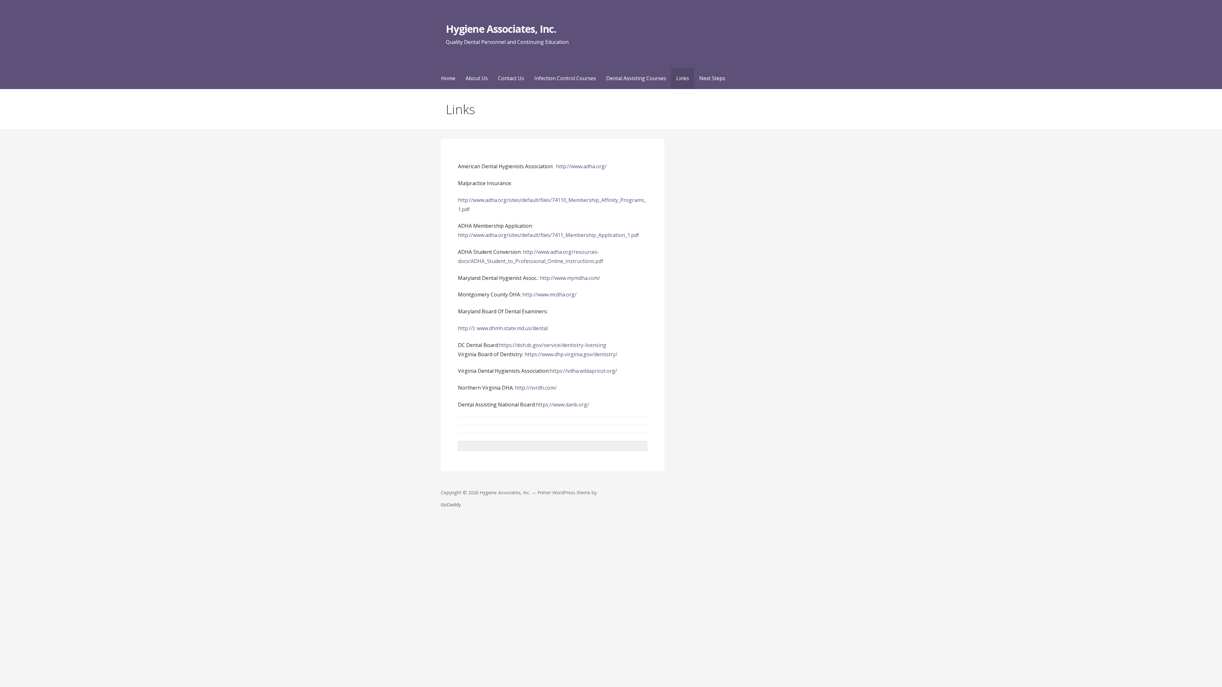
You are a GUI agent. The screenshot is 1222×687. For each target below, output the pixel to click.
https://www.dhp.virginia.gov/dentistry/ (570, 354)
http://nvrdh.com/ (536, 387)
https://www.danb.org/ (562, 404)
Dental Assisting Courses (636, 78)
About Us (477, 78)
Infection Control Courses (565, 78)
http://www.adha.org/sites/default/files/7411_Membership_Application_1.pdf (548, 235)
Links (682, 78)
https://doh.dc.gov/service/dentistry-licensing (553, 345)
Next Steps (712, 78)
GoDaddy (451, 505)
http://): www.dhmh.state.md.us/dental (503, 328)
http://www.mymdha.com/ (569, 277)
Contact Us (511, 78)
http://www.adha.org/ (581, 166)
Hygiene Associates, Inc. (501, 29)
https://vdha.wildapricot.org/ (583, 370)
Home (448, 78)
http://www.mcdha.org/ (549, 294)
